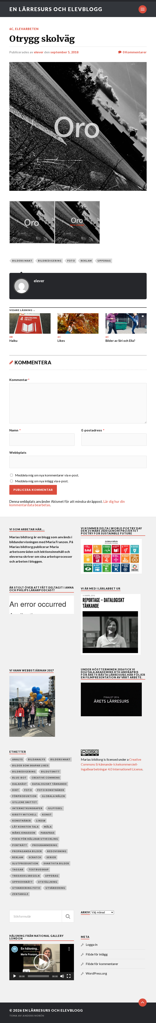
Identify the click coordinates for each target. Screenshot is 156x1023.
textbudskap (39, 869)
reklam (86, 260)
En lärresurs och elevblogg (55, 9)
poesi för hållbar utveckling (35, 838)
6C (11, 29)
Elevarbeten (27, 29)
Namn (15, 430)
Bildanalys (36, 759)
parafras (47, 832)
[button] (42, 962)
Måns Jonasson (23, 832)
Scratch (35, 857)
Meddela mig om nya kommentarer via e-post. (47, 475)
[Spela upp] (15, 976)
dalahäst (19, 784)
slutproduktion (25, 863)
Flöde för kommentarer (102, 964)
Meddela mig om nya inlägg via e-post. (41, 481)
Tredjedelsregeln (26, 875)
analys (17, 759)
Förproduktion (24, 796)
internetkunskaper (27, 808)
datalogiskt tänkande (49, 784)
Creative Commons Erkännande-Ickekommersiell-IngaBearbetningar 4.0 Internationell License (111, 764)
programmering (44, 845)
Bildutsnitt (50, 771)
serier (51, 857)
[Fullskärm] (69, 976)
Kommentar (19, 379)
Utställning (47, 881)
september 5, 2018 (64, 52)
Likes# (40, 820)
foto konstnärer (50, 790)
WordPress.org (96, 973)
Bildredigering (50, 260)
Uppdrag (104, 260)
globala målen (53, 796)
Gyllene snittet (24, 802)
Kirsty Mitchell (24, 814)
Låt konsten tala (25, 826)
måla (48, 826)
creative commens (46, 777)
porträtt (19, 845)
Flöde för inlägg (97, 954)
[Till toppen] (143, 1002)
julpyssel (55, 808)
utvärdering (55, 888)
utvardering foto (26, 888)
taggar (17, 869)
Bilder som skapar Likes (30, 765)
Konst (47, 814)
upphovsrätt (22, 881)
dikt (15, 790)
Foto (71, 260)
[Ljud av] (62, 976)
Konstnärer (21, 820)
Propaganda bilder (27, 851)
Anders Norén (33, 1015)
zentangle (20, 894)
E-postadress (92, 430)
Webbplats (17, 452)
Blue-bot (19, 777)
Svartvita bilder (56, 863)
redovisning (56, 851)
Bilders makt (22, 260)
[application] (41, 962)
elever (38, 52)
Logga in (92, 944)
